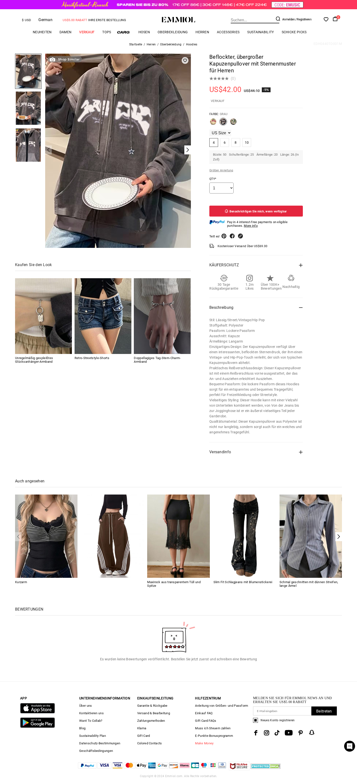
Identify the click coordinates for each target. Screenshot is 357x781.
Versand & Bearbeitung (153, 713)
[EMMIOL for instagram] (266, 733)
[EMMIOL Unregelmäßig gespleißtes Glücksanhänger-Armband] (43, 316)
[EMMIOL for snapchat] (312, 732)
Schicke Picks (294, 32)
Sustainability (260, 32)
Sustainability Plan (92, 736)
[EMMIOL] (112, 536)
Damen (66, 32)
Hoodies (191, 44)
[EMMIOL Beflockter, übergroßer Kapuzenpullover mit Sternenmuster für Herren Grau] (223, 124)
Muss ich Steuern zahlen (212, 728)
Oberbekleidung (173, 32)
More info (251, 225)
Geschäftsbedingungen (96, 751)
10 (247, 142)
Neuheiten (42, 32)
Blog (82, 728)
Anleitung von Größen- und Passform (221, 705)
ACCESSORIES (228, 32)
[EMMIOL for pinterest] (300, 733)
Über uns (85, 705)
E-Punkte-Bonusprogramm (214, 736)
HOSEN (144, 32)
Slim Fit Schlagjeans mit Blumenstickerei (242, 582)
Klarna (141, 728)
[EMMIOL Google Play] (37, 727)
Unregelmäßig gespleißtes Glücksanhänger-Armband (34, 360)
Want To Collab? (90, 720)
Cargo (125, 32)
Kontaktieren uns (91, 713)
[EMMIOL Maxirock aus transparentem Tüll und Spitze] (178, 536)
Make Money (204, 743)
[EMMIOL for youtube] (288, 733)
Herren (202, 32)
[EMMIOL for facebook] (255, 733)
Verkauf (86, 32)
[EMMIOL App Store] (37, 712)
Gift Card (143, 736)
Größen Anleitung (221, 170)
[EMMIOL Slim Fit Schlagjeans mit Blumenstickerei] (244, 536)
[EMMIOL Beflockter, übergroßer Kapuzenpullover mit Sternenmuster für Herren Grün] (233, 124)
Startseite (135, 44)
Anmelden (288, 19)
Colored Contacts (149, 743)
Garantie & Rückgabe (152, 705)
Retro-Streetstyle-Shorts (92, 358)
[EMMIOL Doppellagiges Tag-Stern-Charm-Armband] (162, 316)
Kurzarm (21, 582)
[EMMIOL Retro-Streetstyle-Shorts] (103, 316)
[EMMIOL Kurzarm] (46, 536)
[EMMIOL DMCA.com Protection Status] (265, 769)
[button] (338, 536)
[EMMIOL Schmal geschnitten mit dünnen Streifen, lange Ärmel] (311, 536)
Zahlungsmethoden (151, 720)
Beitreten (324, 711)
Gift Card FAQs (205, 720)
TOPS (106, 32)
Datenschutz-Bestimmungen (99, 743)
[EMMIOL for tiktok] (277, 733)
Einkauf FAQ (203, 713)
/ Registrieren (303, 19)
